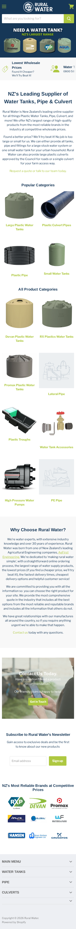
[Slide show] (38, 41)
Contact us (20, 632)
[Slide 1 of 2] (38, 41)
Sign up (57, 761)
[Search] (69, 18)
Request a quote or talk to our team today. (38, 171)
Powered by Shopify (14, 922)
